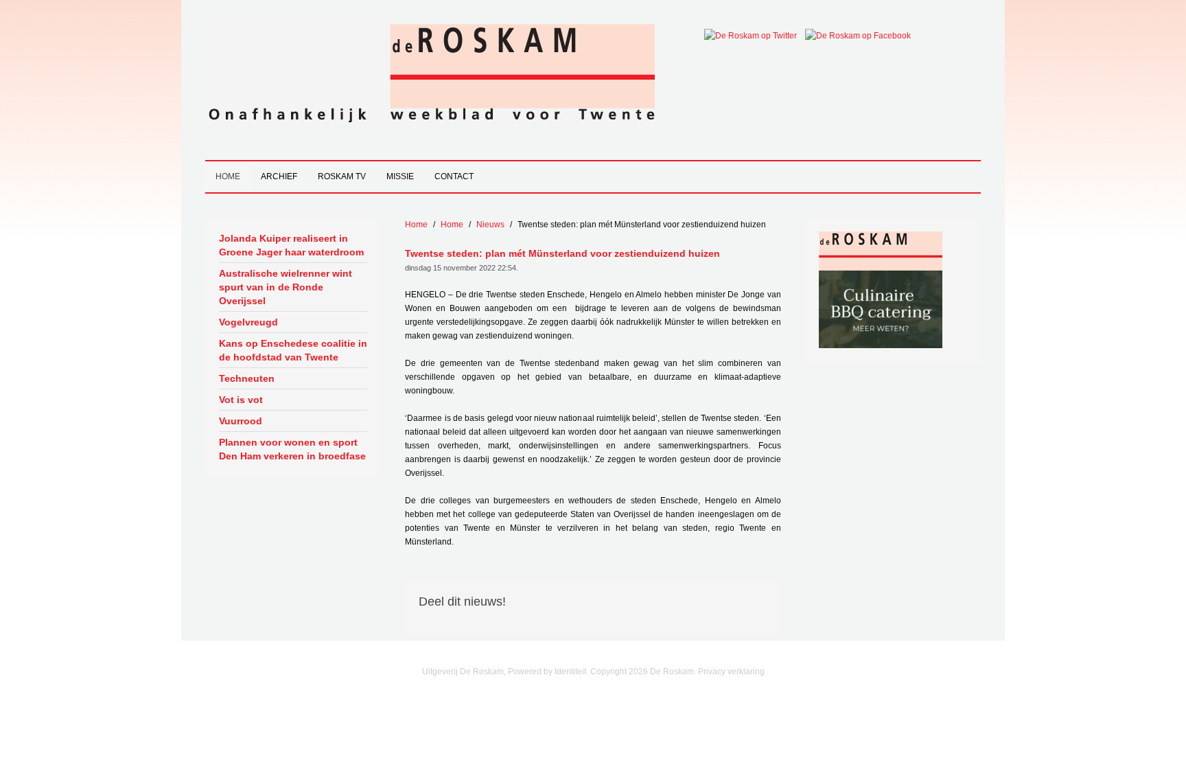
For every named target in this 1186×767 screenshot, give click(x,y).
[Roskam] (880, 250)
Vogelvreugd (248, 322)
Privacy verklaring (731, 671)
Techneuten (247, 378)
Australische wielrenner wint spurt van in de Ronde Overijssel (285, 287)
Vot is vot (241, 399)
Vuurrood (240, 420)
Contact (454, 176)
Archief (279, 176)
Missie (400, 176)
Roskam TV (342, 176)
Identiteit (570, 671)
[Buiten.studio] (880, 309)
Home (228, 176)
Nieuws (490, 224)
